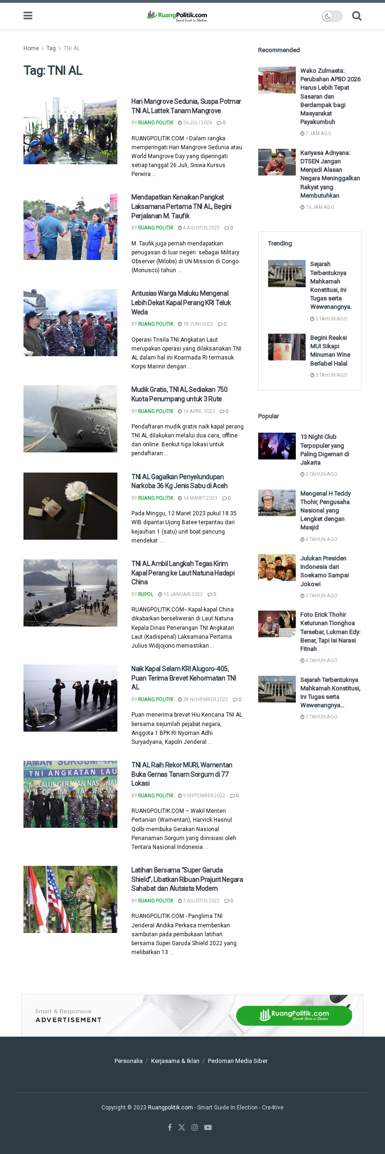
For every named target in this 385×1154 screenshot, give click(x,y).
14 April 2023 (198, 411)
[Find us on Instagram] (195, 1127)
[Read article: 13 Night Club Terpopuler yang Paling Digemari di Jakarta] (277, 446)
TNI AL (71, 48)
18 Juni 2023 (197, 324)
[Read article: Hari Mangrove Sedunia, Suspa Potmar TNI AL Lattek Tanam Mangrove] (70, 130)
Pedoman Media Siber (238, 1060)
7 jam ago (318, 133)
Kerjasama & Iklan (175, 1060)
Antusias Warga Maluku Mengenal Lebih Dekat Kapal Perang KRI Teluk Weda (181, 302)
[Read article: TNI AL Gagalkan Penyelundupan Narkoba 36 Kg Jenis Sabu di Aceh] (70, 506)
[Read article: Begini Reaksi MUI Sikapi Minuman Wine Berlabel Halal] (287, 347)
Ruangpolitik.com (171, 1107)
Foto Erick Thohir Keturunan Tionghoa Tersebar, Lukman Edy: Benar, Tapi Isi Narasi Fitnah (330, 631)
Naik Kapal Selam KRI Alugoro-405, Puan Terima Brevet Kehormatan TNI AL (183, 678)
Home (31, 48)
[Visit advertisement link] (192, 1015)
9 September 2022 (203, 795)
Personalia (129, 1060)
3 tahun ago (331, 318)
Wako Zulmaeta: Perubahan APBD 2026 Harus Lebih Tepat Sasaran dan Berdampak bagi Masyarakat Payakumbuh (330, 96)
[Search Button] (357, 16)
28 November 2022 (205, 699)
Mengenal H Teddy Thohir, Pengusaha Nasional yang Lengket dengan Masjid (325, 510)
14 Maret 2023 (199, 498)
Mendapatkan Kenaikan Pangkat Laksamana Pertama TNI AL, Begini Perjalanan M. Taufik (181, 206)
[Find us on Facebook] (170, 1127)
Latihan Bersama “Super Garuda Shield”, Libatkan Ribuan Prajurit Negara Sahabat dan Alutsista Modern (187, 879)
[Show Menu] (27, 16)
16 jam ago (319, 207)
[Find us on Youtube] (208, 1127)
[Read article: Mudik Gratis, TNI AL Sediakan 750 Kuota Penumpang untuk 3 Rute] (70, 418)
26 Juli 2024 (197, 122)
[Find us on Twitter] (181, 1127)
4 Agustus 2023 (201, 227)
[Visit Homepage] (177, 16)
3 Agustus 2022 (201, 900)
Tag (51, 48)
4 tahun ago (321, 539)
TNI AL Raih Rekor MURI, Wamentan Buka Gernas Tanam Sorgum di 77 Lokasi (181, 774)
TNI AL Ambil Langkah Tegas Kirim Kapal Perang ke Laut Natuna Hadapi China (182, 573)
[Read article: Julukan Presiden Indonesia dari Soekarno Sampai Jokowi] (277, 567)
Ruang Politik (155, 122)
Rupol (146, 594)
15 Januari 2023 (182, 594)
